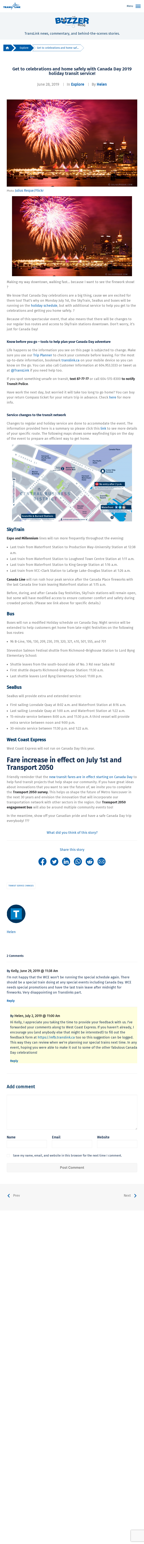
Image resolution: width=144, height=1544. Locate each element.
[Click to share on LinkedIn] (66, 861)
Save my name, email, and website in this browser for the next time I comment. (67, 1155)
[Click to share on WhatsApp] (78, 861)
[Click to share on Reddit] (90, 861)
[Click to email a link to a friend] (102, 861)
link (103, 428)
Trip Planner (42, 355)
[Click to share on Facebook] (42, 861)
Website (103, 1137)
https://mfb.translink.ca (56, 1037)
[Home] (7, 48)
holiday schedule (44, 306)
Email (56, 1137)
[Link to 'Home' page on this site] (11, 6)
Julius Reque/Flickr (29, 190)
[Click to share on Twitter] (54, 861)
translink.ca (71, 360)
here (112, 397)
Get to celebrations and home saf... (58, 47)
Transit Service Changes (21, 886)
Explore (24, 47)
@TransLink (20, 370)
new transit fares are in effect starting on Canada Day (91, 777)
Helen (102, 84)
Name (11, 1137)
